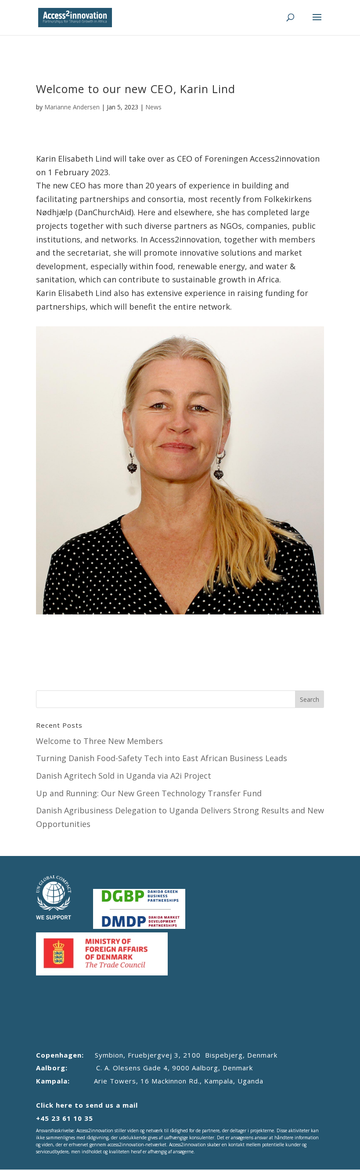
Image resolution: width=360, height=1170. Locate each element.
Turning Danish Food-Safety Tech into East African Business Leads (161, 758)
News (153, 107)
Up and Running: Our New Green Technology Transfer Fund (149, 793)
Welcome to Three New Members (99, 741)
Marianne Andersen (72, 107)
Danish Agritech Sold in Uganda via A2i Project (123, 775)
